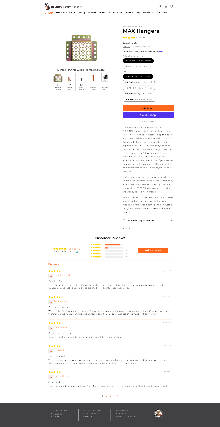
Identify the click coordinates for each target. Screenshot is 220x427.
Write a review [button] (153, 250)
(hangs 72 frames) (139, 99)
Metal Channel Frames (136, 66)
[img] (54, 271)
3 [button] (110, 396)
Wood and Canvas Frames (138, 61)
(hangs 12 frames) (138, 82)
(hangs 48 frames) (139, 93)
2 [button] (106, 396)
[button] (69, 13)
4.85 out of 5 (73, 249)
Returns (55, 416)
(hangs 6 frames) (138, 76)
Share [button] (128, 228)
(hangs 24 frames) (139, 88)
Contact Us (56, 414)
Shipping (126, 46)
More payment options (148, 121)
